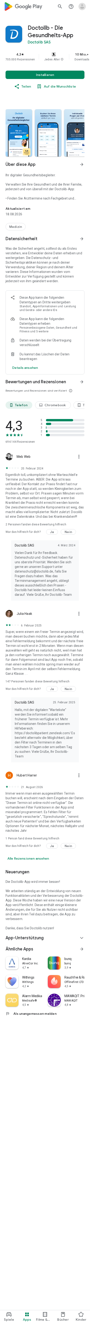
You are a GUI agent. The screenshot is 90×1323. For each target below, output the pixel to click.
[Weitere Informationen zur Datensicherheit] (25, 367)
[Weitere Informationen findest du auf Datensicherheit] (81, 238)
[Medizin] (16, 226)
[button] (62, 59)
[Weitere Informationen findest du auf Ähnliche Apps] (81, 949)
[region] (45, 57)
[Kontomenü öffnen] (82, 6)
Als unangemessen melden (31, 1014)
